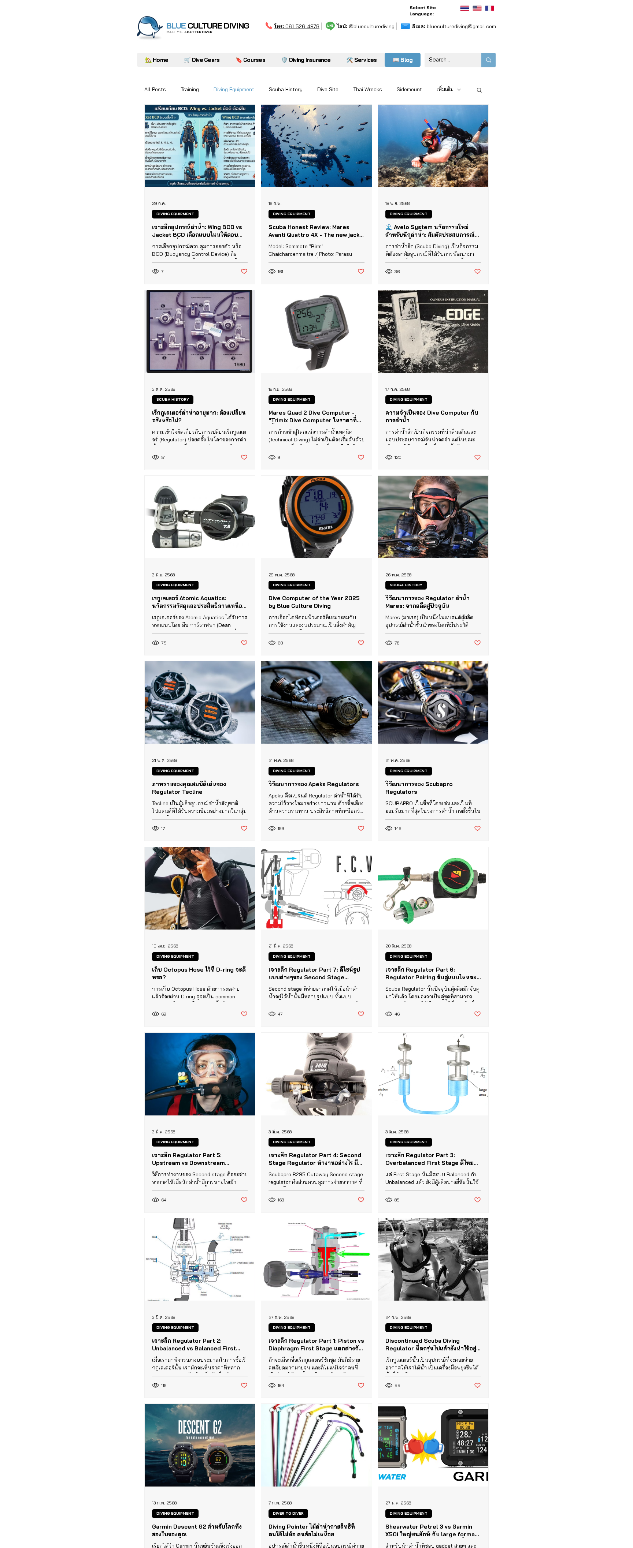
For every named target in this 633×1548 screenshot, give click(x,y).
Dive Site (327, 89)
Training (190, 89)
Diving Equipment (234, 89)
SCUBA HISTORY (172, 399)
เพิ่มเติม (445, 89)
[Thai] (465, 8)
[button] (361, 60)
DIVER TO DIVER (288, 1513)
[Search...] (488, 60)
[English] (477, 8)
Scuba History (286, 89)
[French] (489, 8)
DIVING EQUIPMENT (175, 214)
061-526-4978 (296, 26)
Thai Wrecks (367, 89)
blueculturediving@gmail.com (454, 26)
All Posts (155, 89)
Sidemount (409, 89)
